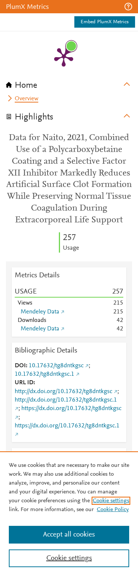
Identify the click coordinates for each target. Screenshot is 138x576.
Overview (26, 99)
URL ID (24, 383)
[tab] (69, 83)
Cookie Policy (113, 510)
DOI (20, 366)
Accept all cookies (69, 534)
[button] (128, 6)
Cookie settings (111, 501)
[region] (69, 513)
